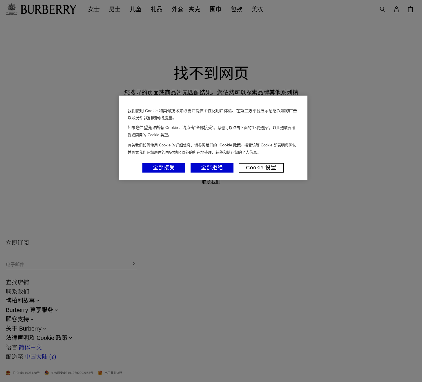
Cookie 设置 (261, 168)
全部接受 (164, 168)
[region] (213, 138)
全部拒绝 (212, 168)
